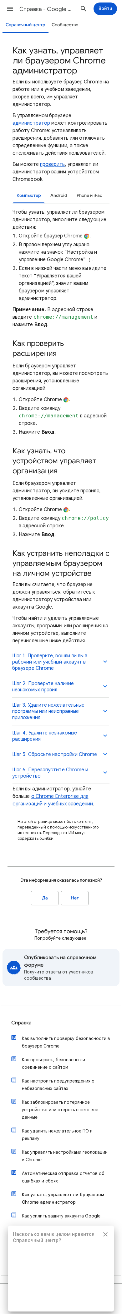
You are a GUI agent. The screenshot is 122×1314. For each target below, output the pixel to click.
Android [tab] (58, 195)
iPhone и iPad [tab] (89, 195)
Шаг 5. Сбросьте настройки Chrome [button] (54, 754)
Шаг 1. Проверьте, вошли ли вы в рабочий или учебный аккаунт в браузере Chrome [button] (49, 662)
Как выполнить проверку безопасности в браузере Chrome (66, 1042)
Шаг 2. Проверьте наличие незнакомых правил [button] (43, 686)
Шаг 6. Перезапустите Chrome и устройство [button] (50, 773)
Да (45, 898)
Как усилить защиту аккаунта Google (61, 1216)
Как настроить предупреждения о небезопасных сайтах (58, 1084)
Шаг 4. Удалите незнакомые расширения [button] (44, 736)
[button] (10, 8)
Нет (75, 898)
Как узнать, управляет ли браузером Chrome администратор (63, 1198)
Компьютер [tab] (29, 195)
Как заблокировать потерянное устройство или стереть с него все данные (60, 1109)
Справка (21, 1023)
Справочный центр (25, 24)
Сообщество (65, 24)
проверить (52, 164)
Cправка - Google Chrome (47, 9)
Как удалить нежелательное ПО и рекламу (57, 1134)
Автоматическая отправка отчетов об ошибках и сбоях (63, 1177)
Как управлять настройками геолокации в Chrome (65, 1155)
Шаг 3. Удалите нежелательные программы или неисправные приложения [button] (48, 711)
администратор (31, 123)
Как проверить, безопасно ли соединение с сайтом (53, 1063)
